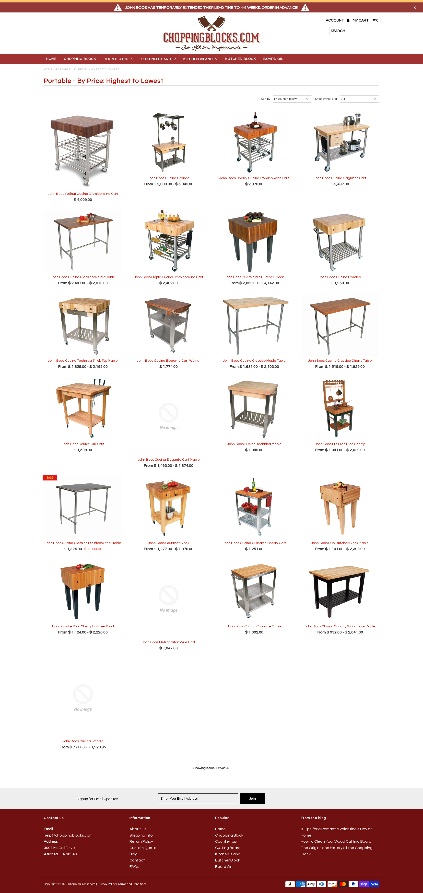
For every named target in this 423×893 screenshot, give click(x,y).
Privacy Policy (107, 884)
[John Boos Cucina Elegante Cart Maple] (168, 416)
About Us (137, 829)
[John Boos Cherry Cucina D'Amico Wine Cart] (254, 142)
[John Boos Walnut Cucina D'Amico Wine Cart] (83, 150)
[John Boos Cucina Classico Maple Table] (254, 325)
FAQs (134, 867)
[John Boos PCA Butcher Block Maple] (340, 507)
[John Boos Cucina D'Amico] (340, 241)
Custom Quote (142, 848)
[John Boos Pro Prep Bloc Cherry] (340, 408)
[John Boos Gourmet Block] (168, 507)
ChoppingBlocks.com (81, 884)
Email (48, 829)
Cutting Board (156, 59)
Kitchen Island (198, 59)
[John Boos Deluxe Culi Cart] (83, 408)
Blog (133, 854)
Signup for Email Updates (97, 799)
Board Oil (273, 59)
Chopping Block (80, 59)
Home (51, 59)
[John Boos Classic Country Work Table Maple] (340, 591)
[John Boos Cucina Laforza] (83, 698)
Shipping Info (141, 835)
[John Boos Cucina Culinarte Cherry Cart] (254, 507)
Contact (137, 860)
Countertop (116, 59)
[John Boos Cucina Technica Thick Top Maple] (83, 325)
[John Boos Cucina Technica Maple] (254, 408)
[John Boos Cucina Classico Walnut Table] (83, 241)
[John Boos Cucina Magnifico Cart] (340, 142)
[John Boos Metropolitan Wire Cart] (168, 599)
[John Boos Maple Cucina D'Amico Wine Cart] (168, 241)
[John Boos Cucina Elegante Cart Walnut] (168, 325)
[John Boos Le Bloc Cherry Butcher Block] (83, 591)
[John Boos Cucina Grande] (168, 142)
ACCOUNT (335, 20)
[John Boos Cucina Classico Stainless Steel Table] (83, 507)
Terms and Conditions (132, 884)
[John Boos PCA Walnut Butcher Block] (254, 241)
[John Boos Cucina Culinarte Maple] (254, 591)
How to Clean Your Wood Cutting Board (336, 841)
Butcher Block (240, 59)
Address (51, 841)
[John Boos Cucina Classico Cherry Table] (340, 325)
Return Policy (141, 841)
